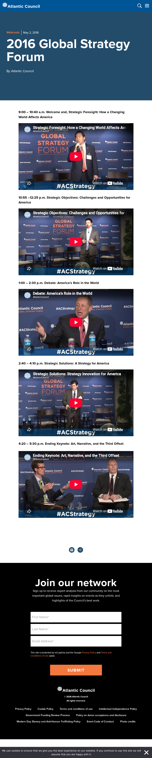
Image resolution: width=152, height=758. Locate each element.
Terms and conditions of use (76, 709)
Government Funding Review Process (48, 715)
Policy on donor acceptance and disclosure (101, 715)
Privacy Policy (89, 652)
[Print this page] (72, 550)
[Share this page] (80, 550)
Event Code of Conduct (100, 721)
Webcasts (12, 32)
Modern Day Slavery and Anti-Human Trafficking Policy (48, 721)
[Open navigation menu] (147, 5)
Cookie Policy (45, 709)
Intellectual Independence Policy (118, 709)
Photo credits (128, 721)
